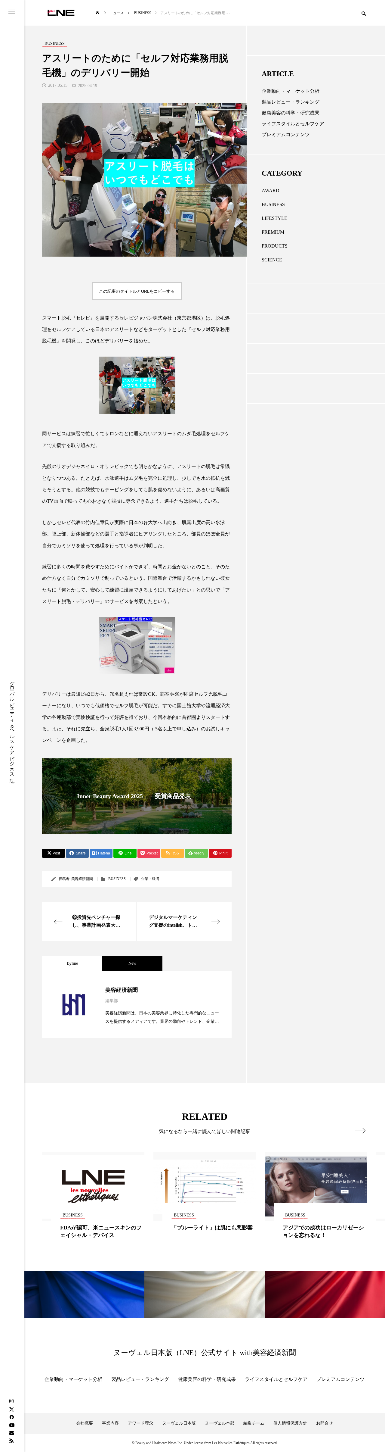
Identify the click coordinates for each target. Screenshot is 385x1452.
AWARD (270, 190)
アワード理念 (140, 1423)
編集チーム (253, 1423)
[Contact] (11, 1432)
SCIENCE (272, 259)
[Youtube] (11, 1424)
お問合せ (324, 1423)
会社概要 (84, 1423)
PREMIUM (273, 232)
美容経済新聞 (82, 879)
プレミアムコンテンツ (286, 134)
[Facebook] (11, 1417)
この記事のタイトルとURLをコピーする (137, 291)
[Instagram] (11, 1401)
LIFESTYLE (274, 218)
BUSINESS (117, 879)
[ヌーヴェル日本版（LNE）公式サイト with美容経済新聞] (61, 13)
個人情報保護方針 (290, 1423)
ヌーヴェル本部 (219, 1423)
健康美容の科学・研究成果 (290, 112)
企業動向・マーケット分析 (290, 91)
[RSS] (11, 1440)
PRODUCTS (275, 245)
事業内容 (110, 1423)
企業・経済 (150, 879)
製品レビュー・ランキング (290, 102)
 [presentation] (360, 1130)
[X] (11, 1409)
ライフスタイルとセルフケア (293, 123)
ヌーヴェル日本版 (179, 1423)
